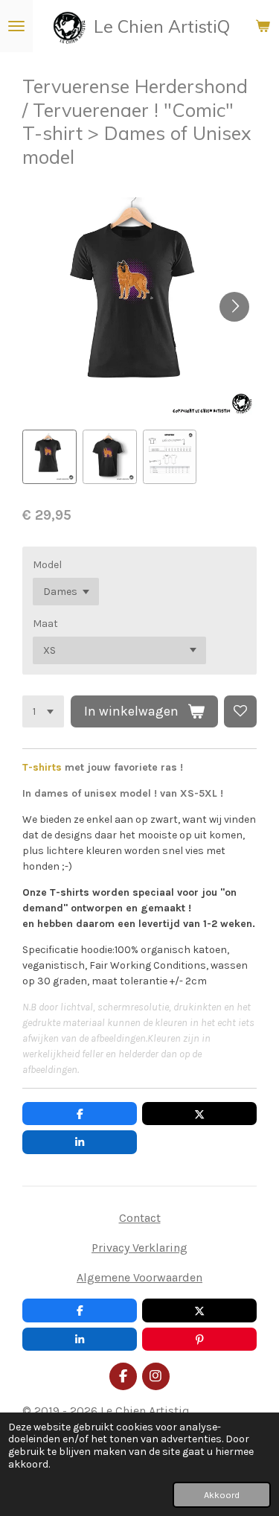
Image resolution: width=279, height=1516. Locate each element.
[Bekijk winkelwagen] (262, 26)
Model (47, 564)
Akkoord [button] (222, 1494)
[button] (49, 457)
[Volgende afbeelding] (234, 307)
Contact (140, 1218)
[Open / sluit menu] (16, 26)
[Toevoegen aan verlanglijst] (240, 711)
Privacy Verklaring (139, 1247)
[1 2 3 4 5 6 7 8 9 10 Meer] (43, 711)
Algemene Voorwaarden (139, 1277)
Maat (45, 623)
